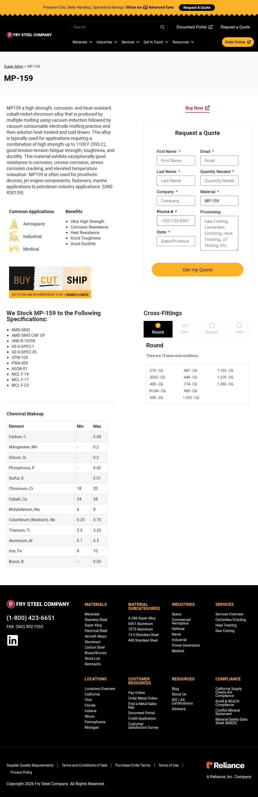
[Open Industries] (115, 42)
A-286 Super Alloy (142, 618)
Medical (178, 650)
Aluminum (93, 641)
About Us (179, 694)
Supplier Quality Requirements (30, 765)
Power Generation (186, 645)
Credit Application (142, 718)
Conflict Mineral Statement (227, 712)
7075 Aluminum (140, 629)
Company (165, 191)
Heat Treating (226, 625)
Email (205, 151)
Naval (176, 634)
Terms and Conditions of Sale (84, 765)
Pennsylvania (95, 721)
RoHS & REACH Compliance (227, 703)
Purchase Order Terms (132, 765)
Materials (92, 614)
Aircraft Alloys (96, 636)
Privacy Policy (21, 772)
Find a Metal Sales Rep (142, 705)
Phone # (165, 211)
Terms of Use (168, 765)
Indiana (90, 710)
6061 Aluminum (140, 623)
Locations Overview (100, 688)
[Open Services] (138, 42)
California (92, 694)
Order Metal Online (142, 698)
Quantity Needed (215, 171)
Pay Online (136, 692)
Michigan (92, 727)
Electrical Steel (96, 630)
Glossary (179, 708)
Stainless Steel (96, 619)
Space (176, 614)
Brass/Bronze (95, 652)
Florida (90, 705)
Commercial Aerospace (181, 621)
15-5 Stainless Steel (143, 634)
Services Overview (229, 614)
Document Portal (141, 712)
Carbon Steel (95, 647)
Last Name (166, 171)
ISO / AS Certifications (182, 701)
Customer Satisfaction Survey (143, 725)
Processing (210, 212)
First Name (167, 151)
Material (207, 191)
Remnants (93, 663)
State (161, 232)
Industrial (179, 639)
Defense (178, 628)
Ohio (88, 699)
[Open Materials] (90, 42)
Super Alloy (13, 66)
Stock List (92, 658)
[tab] (158, 329)
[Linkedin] (13, 640)
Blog (175, 688)
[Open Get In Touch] (167, 42)
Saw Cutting (225, 630)
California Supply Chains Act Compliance (228, 692)
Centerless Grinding (230, 619)
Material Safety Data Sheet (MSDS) (231, 721)
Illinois (89, 716)
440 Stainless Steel (142, 640)
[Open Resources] (192, 42)
